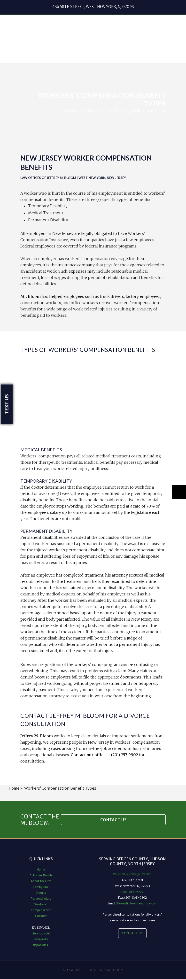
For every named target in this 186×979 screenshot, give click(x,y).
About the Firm (41, 881)
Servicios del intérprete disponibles (41, 939)
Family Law (40, 887)
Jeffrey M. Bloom (36, 735)
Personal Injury (41, 898)
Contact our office (88, 754)
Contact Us (113, 819)
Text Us (7, 404)
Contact (41, 916)
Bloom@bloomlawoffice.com (136, 903)
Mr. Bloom (30, 296)
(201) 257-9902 (124, 754)
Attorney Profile (41, 875)
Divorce (41, 892)
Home (14, 788)
